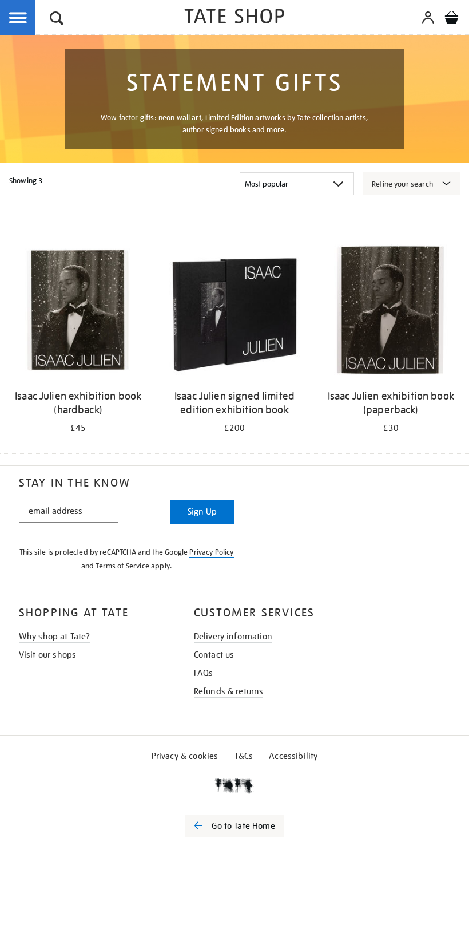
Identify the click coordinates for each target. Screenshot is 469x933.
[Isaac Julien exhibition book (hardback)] (78, 312)
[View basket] (451, 19)
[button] (56, 19)
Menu (18, 18)
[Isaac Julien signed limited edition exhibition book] (234, 312)
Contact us (214, 655)
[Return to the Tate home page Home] (234, 18)
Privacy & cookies (185, 756)
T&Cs (243, 756)
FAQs (203, 673)
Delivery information (233, 636)
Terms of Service (122, 566)
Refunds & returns (229, 691)
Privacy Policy (211, 552)
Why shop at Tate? (54, 636)
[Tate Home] (234, 786)
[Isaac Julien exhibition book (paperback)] (390, 312)
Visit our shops (47, 655)
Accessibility (293, 756)
